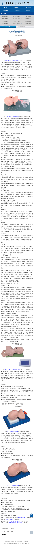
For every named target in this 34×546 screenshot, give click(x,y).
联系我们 (28, 10)
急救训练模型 (16, 16)
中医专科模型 (16, 21)
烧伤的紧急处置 (10, 528)
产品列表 (17, 543)
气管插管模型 (28, 18)
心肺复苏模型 (5, 16)
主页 (18, 26)
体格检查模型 (5, 21)
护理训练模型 (28, 16)
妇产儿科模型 (5, 18)
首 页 (5, 7)
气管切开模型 (9, 531)
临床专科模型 (16, 18)
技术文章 (17, 10)
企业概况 (17, 7)
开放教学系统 (28, 23)
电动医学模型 (16, 23)
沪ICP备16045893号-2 (9, 543)
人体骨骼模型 (28, 21)
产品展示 (28, 7)
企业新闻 (5, 10)
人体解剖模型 (5, 23)
